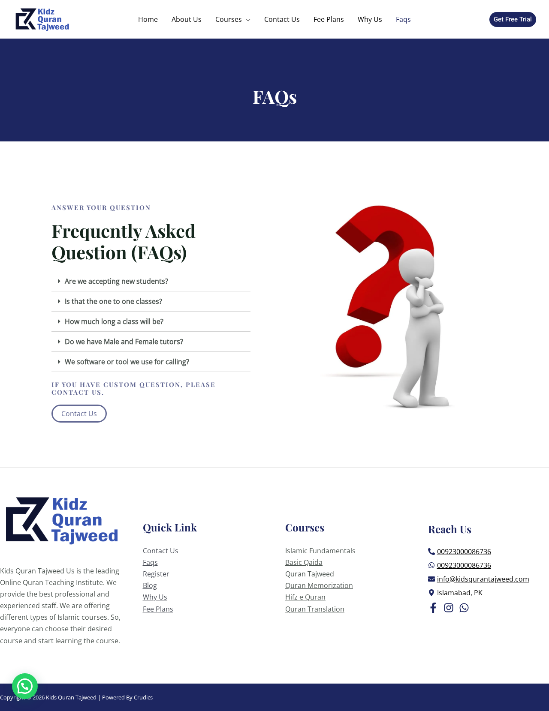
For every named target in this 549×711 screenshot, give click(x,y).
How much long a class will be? (114, 321)
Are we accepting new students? (116, 281)
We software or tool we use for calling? (127, 361)
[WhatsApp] (464, 608)
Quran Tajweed (309, 574)
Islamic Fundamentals (320, 550)
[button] (79, 414)
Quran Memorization (319, 585)
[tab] (150, 281)
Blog (150, 585)
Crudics (143, 697)
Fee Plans (158, 609)
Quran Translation (314, 609)
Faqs (150, 562)
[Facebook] (433, 608)
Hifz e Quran (305, 597)
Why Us (155, 597)
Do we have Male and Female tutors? (124, 341)
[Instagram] (448, 608)
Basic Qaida (304, 562)
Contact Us (160, 550)
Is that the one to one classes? (113, 301)
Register (156, 574)
